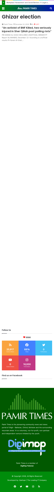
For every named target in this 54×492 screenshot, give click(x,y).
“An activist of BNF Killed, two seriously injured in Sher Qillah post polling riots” (26, 29)
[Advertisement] (27, 69)
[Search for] (51, 9)
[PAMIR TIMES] (27, 8)
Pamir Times (8, 24)
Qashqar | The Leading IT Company (33, 480)
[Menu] (3, 9)
